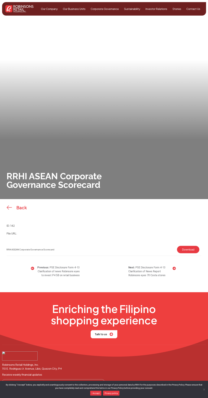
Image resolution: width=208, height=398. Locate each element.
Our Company (49, 9)
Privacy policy (111, 393)
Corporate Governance (105, 9)
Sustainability (132, 9)
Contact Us (193, 9)
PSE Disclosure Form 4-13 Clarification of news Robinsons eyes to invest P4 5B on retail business (59, 271)
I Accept (96, 393)
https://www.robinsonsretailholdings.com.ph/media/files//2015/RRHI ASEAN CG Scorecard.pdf (76, 233)
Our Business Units (74, 9)
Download (188, 249)
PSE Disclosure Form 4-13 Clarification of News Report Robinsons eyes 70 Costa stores (146, 271)
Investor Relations (156, 9)
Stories (176, 9)
